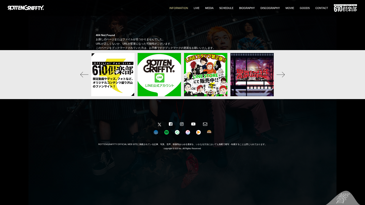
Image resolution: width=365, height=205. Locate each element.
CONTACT (321, 7)
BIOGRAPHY (247, 7)
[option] (113, 74)
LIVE (196, 7)
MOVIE (290, 7)
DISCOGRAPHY (270, 7)
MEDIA (209, 7)
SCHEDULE (226, 7)
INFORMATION (178, 7)
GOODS (305, 7)
